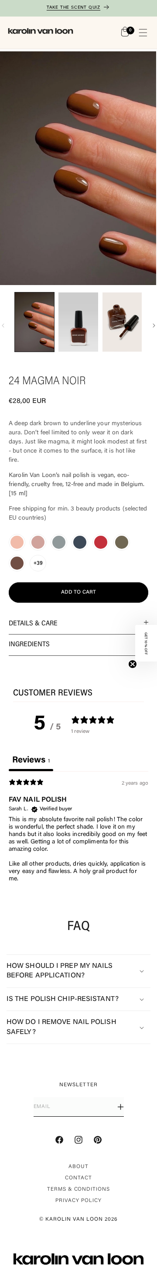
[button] (143, 32)
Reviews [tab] (31, 760)
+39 (38, 563)
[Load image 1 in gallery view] (34, 322)
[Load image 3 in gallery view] (122, 322)
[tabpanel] (78, 835)
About (78, 1166)
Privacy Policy (78, 1200)
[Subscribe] (120, 1107)
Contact (78, 1178)
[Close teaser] (132, 664)
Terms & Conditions (78, 1189)
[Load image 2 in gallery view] (78, 322)
